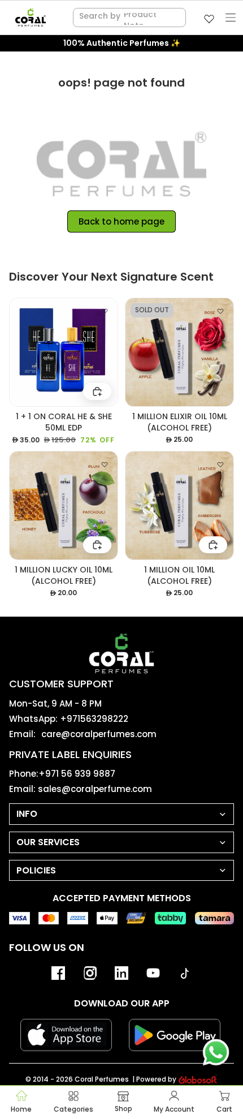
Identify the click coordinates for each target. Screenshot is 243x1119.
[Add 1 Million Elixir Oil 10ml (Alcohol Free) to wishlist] (220, 311)
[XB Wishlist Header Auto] (209, 18)
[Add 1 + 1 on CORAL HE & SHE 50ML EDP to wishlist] (104, 311)
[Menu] (230, 18)
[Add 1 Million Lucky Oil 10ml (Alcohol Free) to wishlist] (104, 464)
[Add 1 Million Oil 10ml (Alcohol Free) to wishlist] (220, 464)
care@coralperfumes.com (99, 734)
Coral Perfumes (102, 1079)
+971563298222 (94, 719)
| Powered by (154, 1079)
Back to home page (121, 221)
